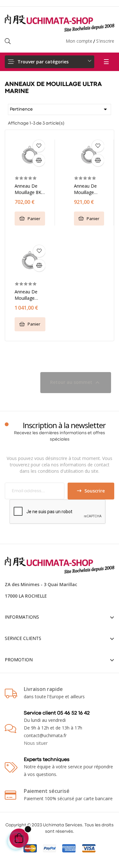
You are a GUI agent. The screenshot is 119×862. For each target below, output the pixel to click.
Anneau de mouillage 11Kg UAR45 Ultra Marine (87, 189)
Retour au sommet (75, 382)
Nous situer (36, 743)
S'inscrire (105, 41)
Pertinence (59, 109)
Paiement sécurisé (46, 790)
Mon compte (79, 41)
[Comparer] (38, 160)
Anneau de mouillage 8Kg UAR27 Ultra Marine (29, 189)
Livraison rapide (43, 689)
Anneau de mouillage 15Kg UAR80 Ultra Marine (27, 295)
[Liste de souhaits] (38, 146)
